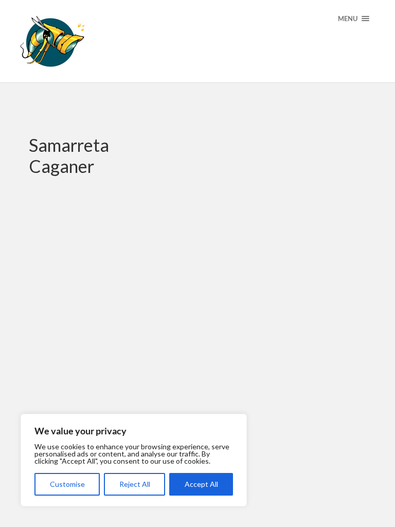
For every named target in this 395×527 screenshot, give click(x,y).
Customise (67, 484)
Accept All (201, 484)
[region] (134, 460)
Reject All (134, 484)
